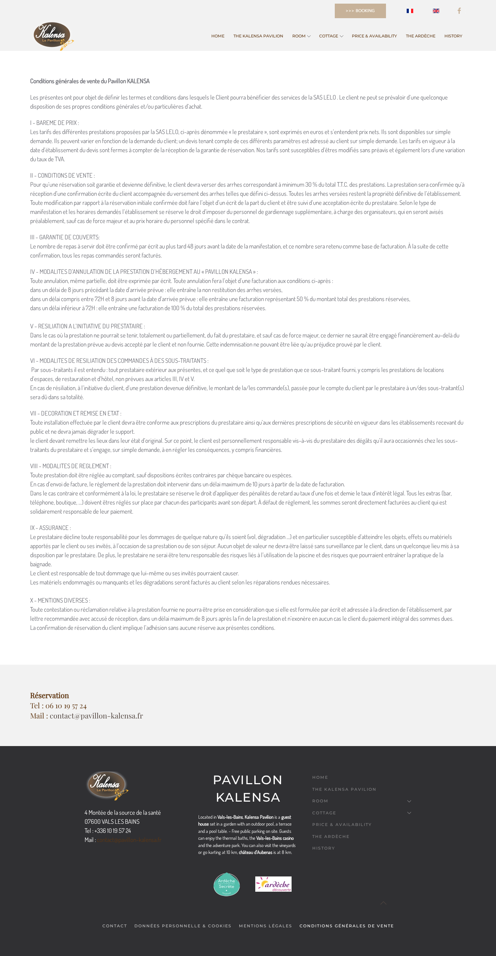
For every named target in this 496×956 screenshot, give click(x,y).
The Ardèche (420, 36)
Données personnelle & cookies (183, 925)
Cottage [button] (328, 36)
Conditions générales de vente (347, 925)
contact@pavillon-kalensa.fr (96, 715)
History (453, 36)
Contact (114, 925)
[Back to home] (52, 36)
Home (217, 36)
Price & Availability (374, 36)
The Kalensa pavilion (258, 36)
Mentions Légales (265, 925)
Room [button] (299, 36)
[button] (394, 903)
